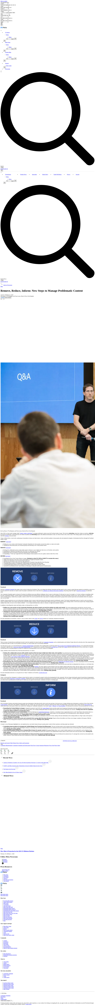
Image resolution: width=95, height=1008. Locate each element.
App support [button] (6, 881)
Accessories (6, 904)
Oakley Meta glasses (7, 902)
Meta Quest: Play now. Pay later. (10, 913)
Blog (4, 920)
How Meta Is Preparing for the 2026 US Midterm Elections (17, 851)
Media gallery (6, 964)
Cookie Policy (28, 1004)
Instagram (42, 745)
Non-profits (5, 944)
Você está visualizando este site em (8, 5)
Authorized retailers (7, 931)
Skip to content (4, 1)
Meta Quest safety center (8, 935)
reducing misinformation (28, 645)
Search (2, 166)
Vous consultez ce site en (6, 10)
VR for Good (6, 945)
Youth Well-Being (57, 174)
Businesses (5, 943)
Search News (3, 279)
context (65, 647)
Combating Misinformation (6, 745)
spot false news (54, 647)
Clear (2, 167)
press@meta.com (5, 869)
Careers (5, 963)
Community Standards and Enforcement (21, 745)
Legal (4, 932)
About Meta (6, 961)
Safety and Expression (24, 743)
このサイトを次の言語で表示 (8, 12)
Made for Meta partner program (10, 948)
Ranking (36, 666)
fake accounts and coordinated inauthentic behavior (69, 645)
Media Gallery (5, 870)
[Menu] (2, 25)
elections (7, 535)
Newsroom (7, 69)
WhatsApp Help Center (8, 986)
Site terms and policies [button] (8, 879)
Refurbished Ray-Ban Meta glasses (11, 910)
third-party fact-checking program (66, 661)
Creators (5, 940)
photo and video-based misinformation (22, 647)
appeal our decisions (81, 590)
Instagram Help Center (8, 985)
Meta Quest (7, 42)
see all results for (4, 168)
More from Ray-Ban (7, 912)
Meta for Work (6, 915)
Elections (5, 956)
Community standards (8, 973)
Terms (4, 976)
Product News (23, 174)
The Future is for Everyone (9, 769)
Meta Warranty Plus (7, 914)
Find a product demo (7, 930)
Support (7, 63)
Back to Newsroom (7, 285)
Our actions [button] (5, 877)
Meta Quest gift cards (8, 907)
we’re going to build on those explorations (20, 656)
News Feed (51, 745)
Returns (5, 928)
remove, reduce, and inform (26, 533)
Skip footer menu (4, 894)
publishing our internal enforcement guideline (53, 590)
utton (6, 704)
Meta (2, 286)
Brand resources (6, 965)
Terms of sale (6, 933)
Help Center (8, 65)
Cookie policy (6, 977)
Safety (58, 745)
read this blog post (43, 672)
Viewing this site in (5, 2)
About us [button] (5, 878)
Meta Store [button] (5, 874)
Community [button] (6, 876)
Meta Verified (6, 989)
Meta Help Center (7, 926)
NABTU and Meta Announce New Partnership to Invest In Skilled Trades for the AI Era (22, 765)
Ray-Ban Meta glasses (8, 900)
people (36, 618)
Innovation (34, 174)
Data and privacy (7, 953)
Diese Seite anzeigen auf (6, 7)
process (41, 618)
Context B (3, 704)
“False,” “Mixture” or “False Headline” (57, 705)
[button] (2, 23)
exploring (23, 655)
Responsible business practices (10, 955)
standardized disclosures (44, 712)
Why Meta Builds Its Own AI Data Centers (13, 772)
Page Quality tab (88, 704)
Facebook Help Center (8, 983)
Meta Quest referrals (7, 918)
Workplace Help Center (8, 987)
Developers (5, 941)
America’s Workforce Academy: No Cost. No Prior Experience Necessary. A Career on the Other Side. (26, 762)
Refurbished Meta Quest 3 (9, 908)
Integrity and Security (5, 743)
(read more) (8, 541)
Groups (37, 745)
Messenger (46, 745)
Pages (55, 745)
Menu (7, 34)
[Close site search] (2, 170)
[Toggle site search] (1, 71)
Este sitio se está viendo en (6, 18)
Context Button (45, 708)
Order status (6, 927)
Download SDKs (7, 946)
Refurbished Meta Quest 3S (9, 909)
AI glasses (7, 32)
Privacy (68, 174)
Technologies (8, 174)
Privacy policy (6, 974)
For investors (6, 966)
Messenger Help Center (8, 984)
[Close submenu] (15, 39)
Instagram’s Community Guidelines (18, 678)
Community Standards (9, 589)
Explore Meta (8, 52)
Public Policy (45, 174)
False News (33, 745)
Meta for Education (7, 917)
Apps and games (7, 905)
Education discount (7, 919)
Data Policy (3, 996)
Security (77, 174)
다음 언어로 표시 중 (5, 15)
